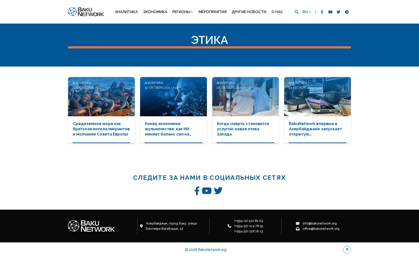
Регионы (181, 12)
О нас (277, 12)
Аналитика (126, 12)
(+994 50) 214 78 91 (248, 226)
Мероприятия (213, 12)
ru (305, 12)
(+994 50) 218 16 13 (248, 231)
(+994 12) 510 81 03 (248, 221)
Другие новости (249, 12)
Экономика (155, 12)
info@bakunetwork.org (320, 223)
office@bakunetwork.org (321, 228)
